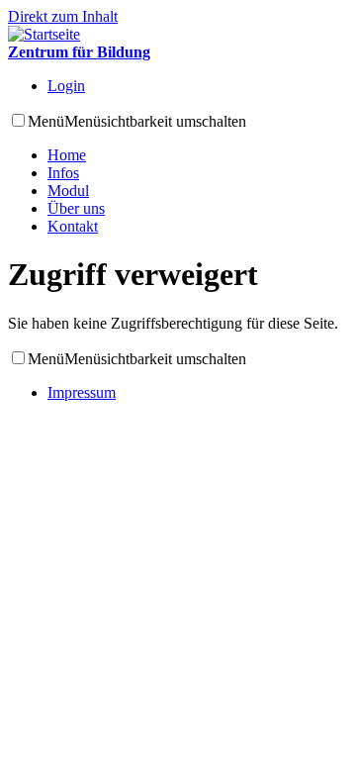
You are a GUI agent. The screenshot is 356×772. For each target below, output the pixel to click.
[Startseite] (44, 34)
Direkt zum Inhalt (63, 16)
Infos (63, 172)
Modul (68, 190)
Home (66, 154)
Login (66, 85)
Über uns (76, 208)
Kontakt (72, 226)
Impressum (81, 392)
